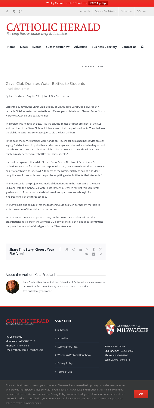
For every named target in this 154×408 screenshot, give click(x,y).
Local (47, 96)
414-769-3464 (21, 345)
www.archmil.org (120, 359)
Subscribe (62, 330)
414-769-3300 (120, 355)
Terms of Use (64, 371)
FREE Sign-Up (98, 3)
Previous (89, 66)
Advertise (62, 338)
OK (141, 394)
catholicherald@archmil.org (28, 350)
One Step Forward (61, 96)
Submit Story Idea (67, 346)
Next (100, 66)
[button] (142, 47)
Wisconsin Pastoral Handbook (74, 355)
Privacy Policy (65, 363)
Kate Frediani (16, 96)
